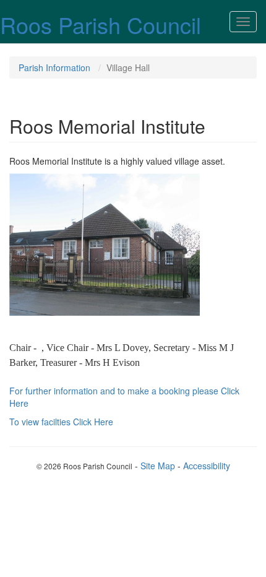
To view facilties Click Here (61, 421)
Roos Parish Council (100, 24)
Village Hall (128, 67)
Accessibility (206, 465)
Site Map (157, 465)
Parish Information (54, 67)
